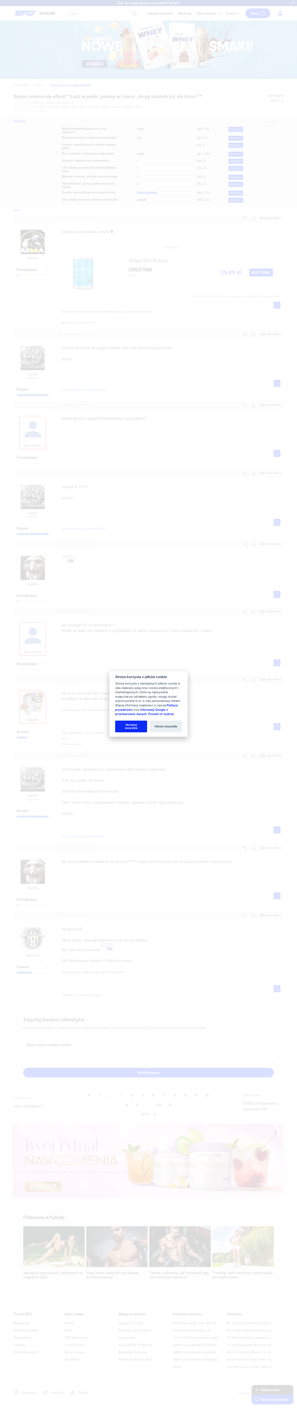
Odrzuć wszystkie (166, 726)
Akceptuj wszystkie (131, 726)
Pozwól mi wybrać (161, 714)
